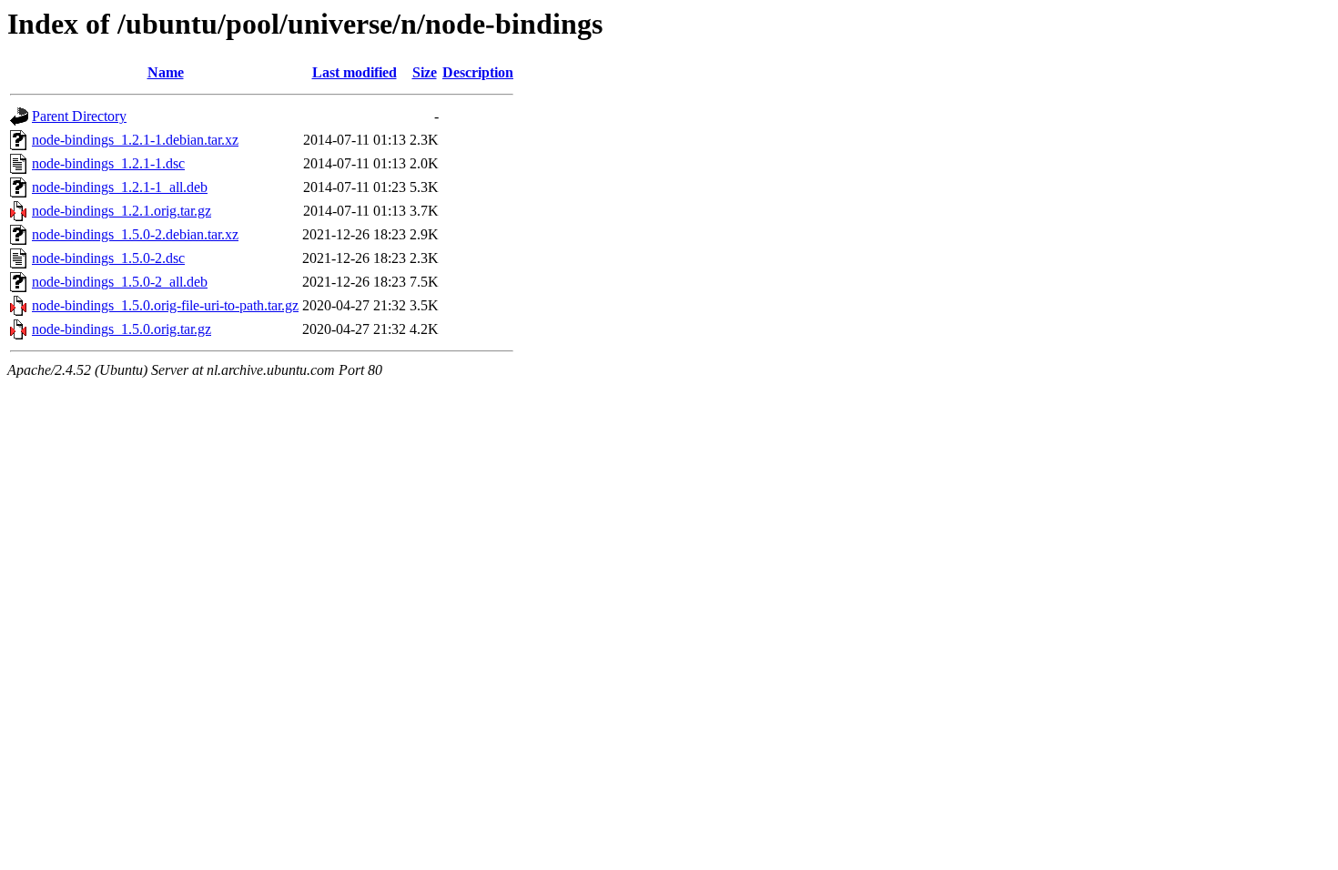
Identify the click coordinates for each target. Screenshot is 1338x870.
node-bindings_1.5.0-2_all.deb (120, 281)
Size (424, 72)
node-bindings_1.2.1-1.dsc (108, 163)
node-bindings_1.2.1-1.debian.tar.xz (135, 139)
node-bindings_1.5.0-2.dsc (108, 258)
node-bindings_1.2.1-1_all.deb (120, 187)
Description (477, 72)
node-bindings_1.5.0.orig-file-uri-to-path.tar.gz (165, 305)
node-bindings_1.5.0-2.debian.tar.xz (135, 234)
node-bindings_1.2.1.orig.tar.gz (121, 210)
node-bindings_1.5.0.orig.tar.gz (121, 329)
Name (165, 72)
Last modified (354, 72)
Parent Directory (79, 116)
